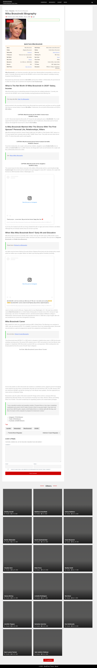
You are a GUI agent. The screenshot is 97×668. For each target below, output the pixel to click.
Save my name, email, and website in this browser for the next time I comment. (31, 469)
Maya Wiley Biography (16, 155)
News (65, 2)
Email (35, 464)
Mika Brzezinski (28, 428)
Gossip (60, 2)
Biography (52, 2)
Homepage (44, 2)
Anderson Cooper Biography (50, 432)
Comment (8, 444)
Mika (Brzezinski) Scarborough (23, 222)
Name (7, 464)
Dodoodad (7, 2)
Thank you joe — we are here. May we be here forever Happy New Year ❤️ (25, 219)
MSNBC (37, 428)
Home (6, 10)
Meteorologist (17, 428)
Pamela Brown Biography (15, 432)
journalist (8, 428)
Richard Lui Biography (20, 245)
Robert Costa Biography (22, 334)
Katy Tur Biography (23, 99)
